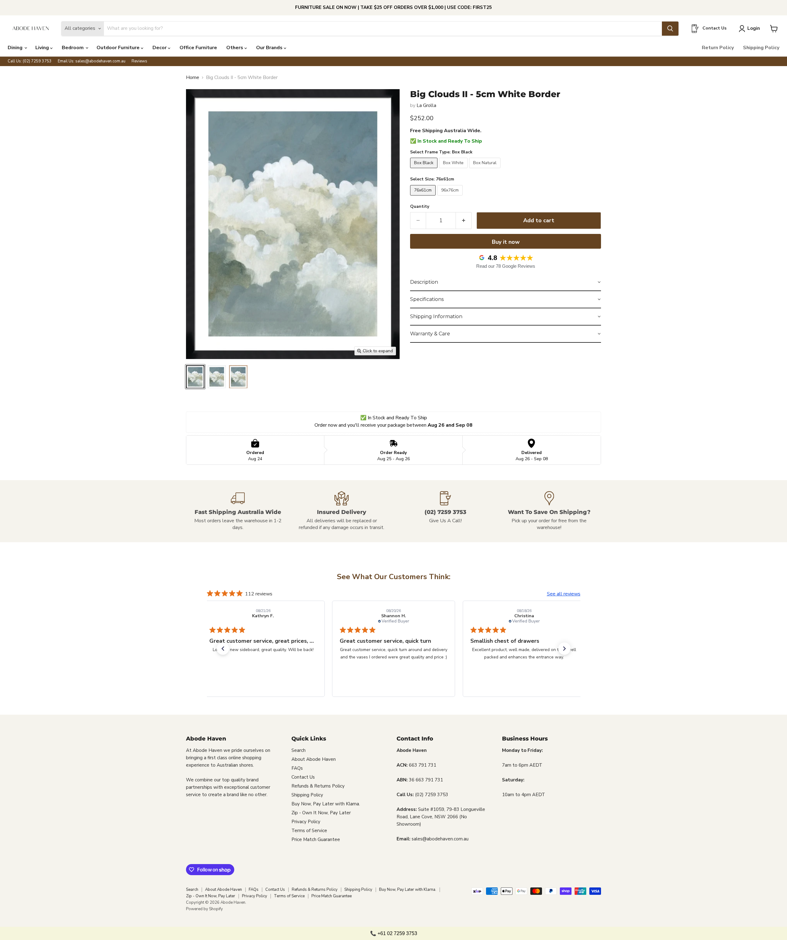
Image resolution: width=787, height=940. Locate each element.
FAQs (297, 768)
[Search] (670, 29)
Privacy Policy (305, 822)
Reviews (139, 61)
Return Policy (718, 47)
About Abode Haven (313, 759)
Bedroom (73, 47)
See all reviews (563, 593)
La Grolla (426, 105)
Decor (160, 47)
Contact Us (303, 777)
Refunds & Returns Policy (318, 786)
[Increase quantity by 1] (464, 220)
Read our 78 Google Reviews (505, 266)
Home (192, 77)
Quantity (419, 206)
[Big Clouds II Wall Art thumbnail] (195, 377)
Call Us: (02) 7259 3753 (30, 61)
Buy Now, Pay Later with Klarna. (325, 804)
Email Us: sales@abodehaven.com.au (91, 61)
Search (298, 750)
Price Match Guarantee (315, 839)
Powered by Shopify (204, 909)
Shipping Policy (761, 47)
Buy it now (506, 242)
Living (42, 47)
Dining (16, 47)
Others (235, 47)
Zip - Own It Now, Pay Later (321, 813)
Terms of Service (309, 830)
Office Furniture (198, 47)
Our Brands (270, 47)
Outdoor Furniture (119, 47)
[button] (505, 282)
